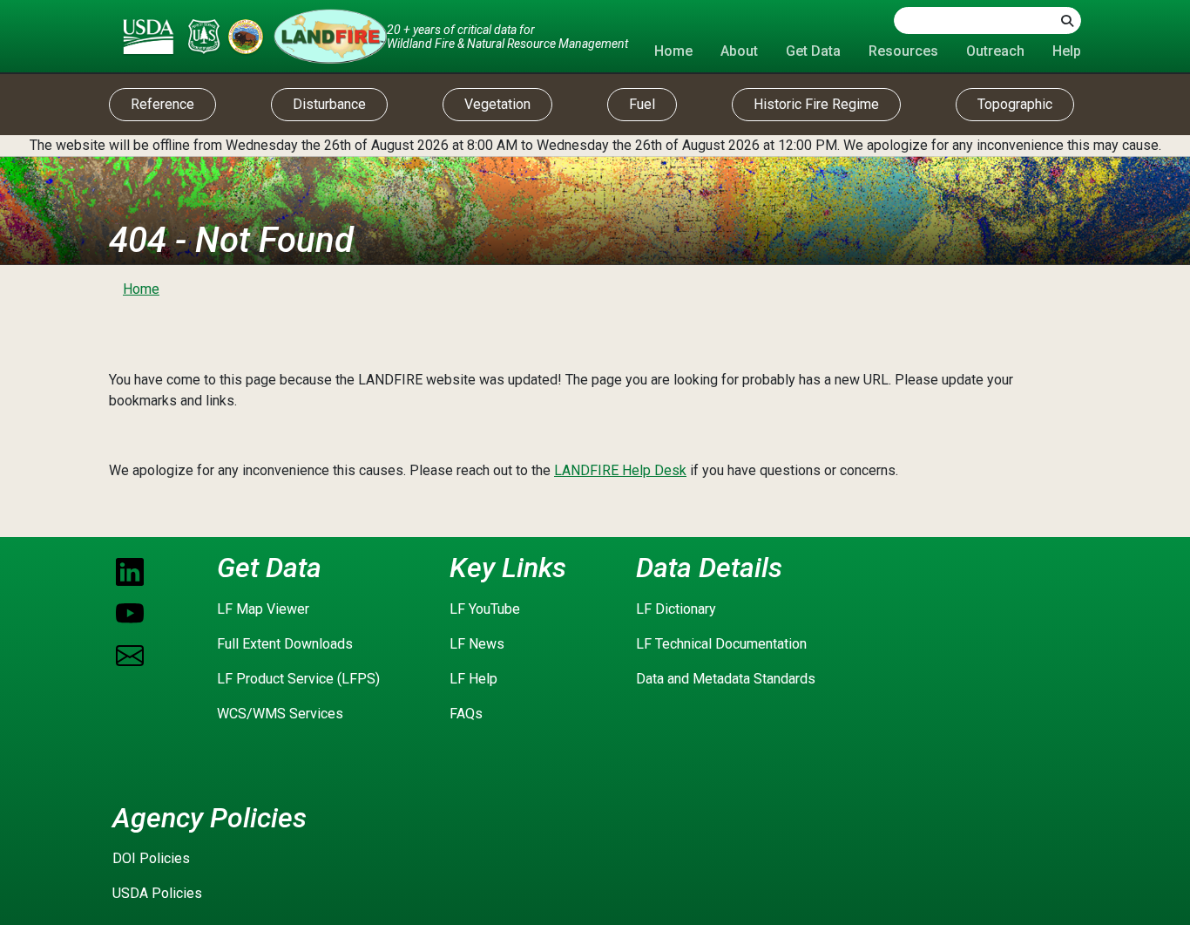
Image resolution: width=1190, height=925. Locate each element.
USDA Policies (157, 893)
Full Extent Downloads (285, 644)
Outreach (995, 51)
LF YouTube (485, 609)
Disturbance (329, 104)
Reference (162, 104)
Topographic (1014, 104)
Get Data (813, 51)
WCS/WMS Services (280, 713)
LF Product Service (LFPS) (298, 678)
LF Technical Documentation (721, 644)
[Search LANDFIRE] (1067, 20)
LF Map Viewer (263, 609)
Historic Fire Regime (816, 104)
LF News (477, 644)
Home (673, 51)
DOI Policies (151, 858)
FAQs (466, 713)
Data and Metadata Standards (725, 678)
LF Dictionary (676, 609)
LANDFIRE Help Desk (620, 470)
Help (1066, 51)
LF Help (473, 678)
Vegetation (497, 104)
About (739, 51)
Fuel (642, 104)
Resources (903, 51)
